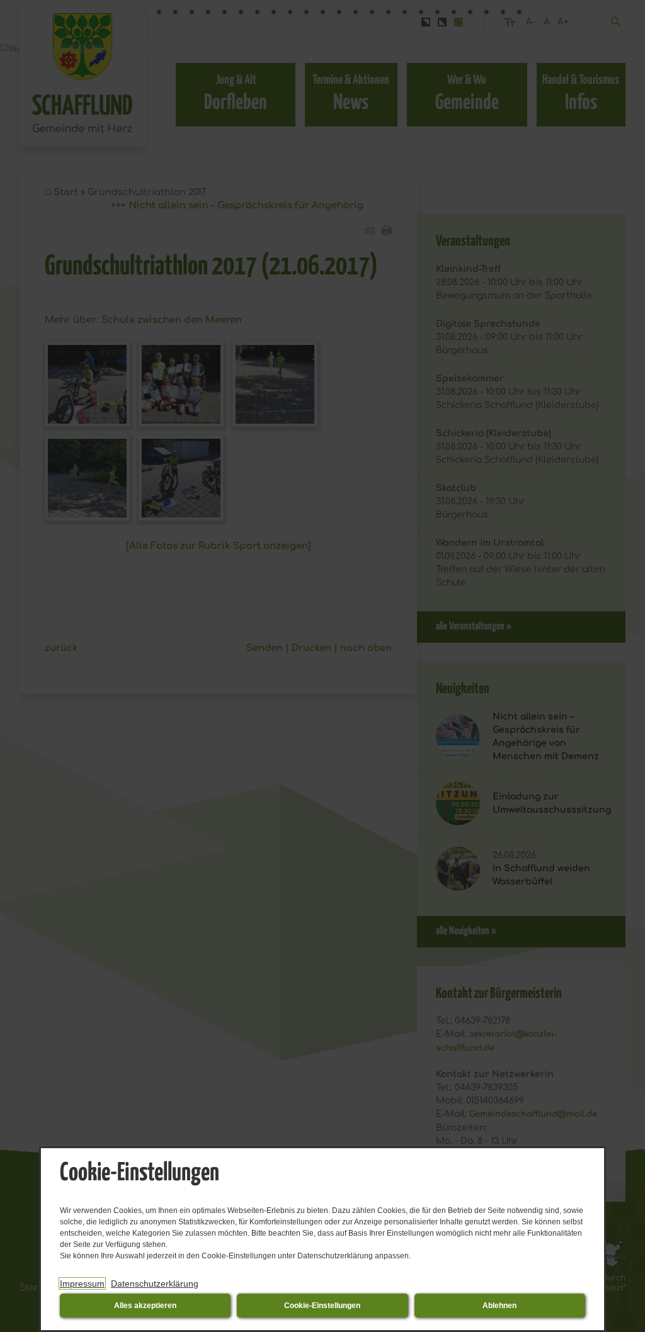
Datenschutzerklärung (154, 1283)
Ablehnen (499, 1305)
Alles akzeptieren (145, 1305)
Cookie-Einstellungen (322, 1305)
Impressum (82, 1283)
